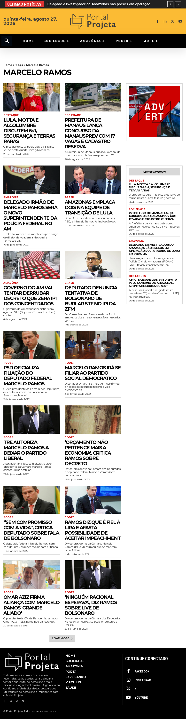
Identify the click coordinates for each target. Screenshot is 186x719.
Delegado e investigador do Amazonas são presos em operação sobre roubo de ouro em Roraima (154, 249)
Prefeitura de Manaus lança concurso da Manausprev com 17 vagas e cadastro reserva (90, 133)
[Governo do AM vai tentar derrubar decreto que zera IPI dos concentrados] (31, 265)
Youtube (141, 697)
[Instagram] (11, 701)
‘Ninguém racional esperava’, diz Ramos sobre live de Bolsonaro (91, 605)
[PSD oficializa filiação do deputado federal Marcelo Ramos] (31, 345)
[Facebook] (157, 21)
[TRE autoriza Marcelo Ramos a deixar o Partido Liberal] (31, 419)
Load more (60, 638)
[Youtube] (180, 21)
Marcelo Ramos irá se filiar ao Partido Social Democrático (93, 373)
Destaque (11, 115)
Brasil (69, 197)
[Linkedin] (165, 21)
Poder (8, 363)
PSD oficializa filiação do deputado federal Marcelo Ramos (27, 376)
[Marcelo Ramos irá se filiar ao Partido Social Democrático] (93, 345)
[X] (172, 21)
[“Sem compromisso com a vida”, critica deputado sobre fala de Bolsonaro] (31, 500)
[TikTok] (17, 701)
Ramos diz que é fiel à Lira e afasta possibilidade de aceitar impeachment (92, 530)
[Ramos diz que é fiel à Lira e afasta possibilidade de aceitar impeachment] (93, 500)
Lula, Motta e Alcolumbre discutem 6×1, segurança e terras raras (29, 130)
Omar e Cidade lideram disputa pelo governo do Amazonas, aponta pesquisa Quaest (153, 282)
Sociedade (73, 115)
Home (7, 65)
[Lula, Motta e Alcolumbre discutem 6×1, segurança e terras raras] (31, 97)
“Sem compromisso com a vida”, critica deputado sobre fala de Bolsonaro (31, 530)
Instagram (143, 680)
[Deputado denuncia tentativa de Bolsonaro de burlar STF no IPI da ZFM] (93, 265)
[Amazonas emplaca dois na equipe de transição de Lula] (93, 180)
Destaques (137, 276)
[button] (6, 41)
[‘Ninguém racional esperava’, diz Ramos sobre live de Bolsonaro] (93, 574)
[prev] (170, 4)
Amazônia (10, 197)
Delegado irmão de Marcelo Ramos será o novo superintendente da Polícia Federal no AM (30, 215)
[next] (178, 4)
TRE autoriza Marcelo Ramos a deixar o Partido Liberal (25, 450)
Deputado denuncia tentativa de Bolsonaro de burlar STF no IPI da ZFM (91, 298)
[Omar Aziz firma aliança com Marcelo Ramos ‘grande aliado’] (31, 574)
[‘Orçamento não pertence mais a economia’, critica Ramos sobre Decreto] (93, 419)
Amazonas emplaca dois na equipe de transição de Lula (90, 207)
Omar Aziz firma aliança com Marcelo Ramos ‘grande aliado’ (31, 605)
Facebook (142, 671)
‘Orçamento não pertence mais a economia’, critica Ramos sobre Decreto (88, 452)
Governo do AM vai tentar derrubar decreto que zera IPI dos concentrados (29, 296)
